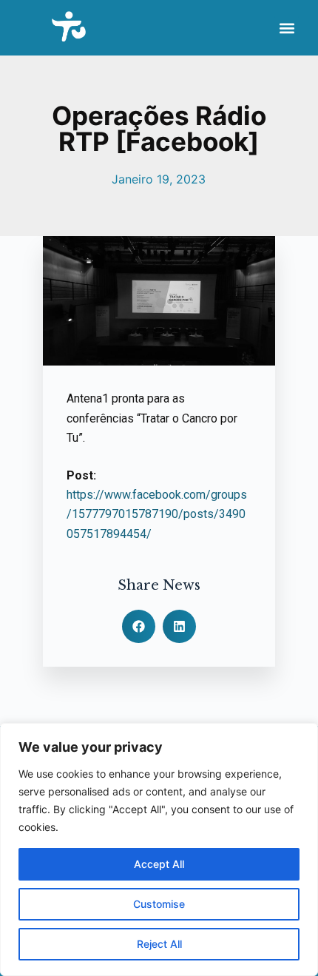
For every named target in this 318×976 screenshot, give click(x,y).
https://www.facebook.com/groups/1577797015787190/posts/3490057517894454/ (157, 514)
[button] (286, 28)
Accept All (159, 864)
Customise (159, 904)
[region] (159, 849)
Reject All (159, 944)
